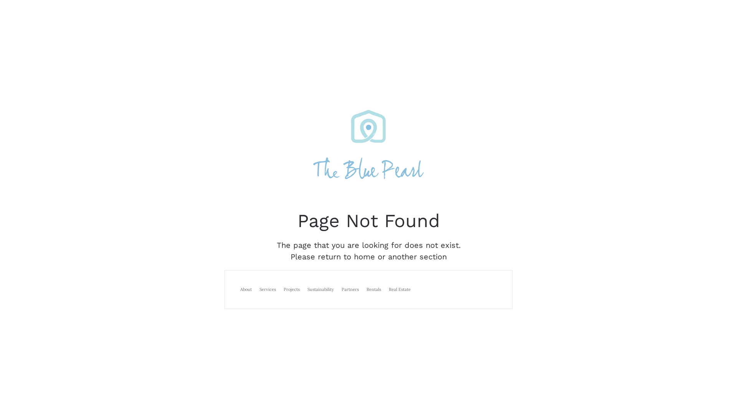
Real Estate (400, 289)
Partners (350, 289)
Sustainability (320, 289)
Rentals (374, 289)
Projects (292, 289)
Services (267, 289)
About (246, 289)
